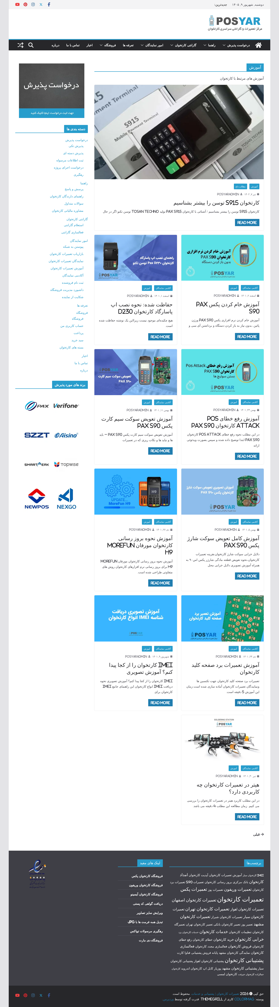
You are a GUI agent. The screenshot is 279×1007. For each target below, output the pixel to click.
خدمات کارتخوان (213, 931)
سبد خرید (77, 340)
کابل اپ (208, 968)
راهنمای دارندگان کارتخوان (66, 196)
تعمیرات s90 (195, 882)
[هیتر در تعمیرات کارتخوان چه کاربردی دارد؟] (222, 738)
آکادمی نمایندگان (250, 288)
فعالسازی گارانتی (72, 232)
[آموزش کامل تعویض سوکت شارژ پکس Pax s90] (222, 492)
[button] (225, 45)
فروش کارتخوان (240, 946)
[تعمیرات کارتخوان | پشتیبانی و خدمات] (258, 45)
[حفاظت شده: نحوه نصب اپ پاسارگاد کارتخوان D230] (135, 258)
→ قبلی (258, 834)
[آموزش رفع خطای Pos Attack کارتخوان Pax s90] (222, 372)
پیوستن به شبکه (73, 246)
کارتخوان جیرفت (246, 974)
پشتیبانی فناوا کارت (189, 952)
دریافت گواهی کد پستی (148, 903)
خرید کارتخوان (223, 939)
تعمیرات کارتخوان (240, 899)
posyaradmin (228, 194)
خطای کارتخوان (203, 939)
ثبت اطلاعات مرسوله (69, 160)
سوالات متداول (73, 203)
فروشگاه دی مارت (151, 940)
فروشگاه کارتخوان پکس (147, 875)
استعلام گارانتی (73, 225)
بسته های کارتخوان (71, 347)
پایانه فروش (210, 952)
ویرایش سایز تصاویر (150, 912)
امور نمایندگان (154, 45)
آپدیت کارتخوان (198, 875)
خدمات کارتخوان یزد (189, 932)
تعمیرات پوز (215, 889)
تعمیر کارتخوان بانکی (227, 924)
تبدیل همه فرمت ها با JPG (145, 921)
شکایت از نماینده (72, 297)
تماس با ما (73, 45)
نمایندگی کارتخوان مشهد (234, 952)
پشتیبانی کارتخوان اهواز (209, 961)
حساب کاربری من (71, 325)
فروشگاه (110, 45)
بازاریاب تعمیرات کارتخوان (66, 253)
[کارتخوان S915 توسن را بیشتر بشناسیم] (179, 132)
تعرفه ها (128, 45)
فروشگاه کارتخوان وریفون (146, 885)
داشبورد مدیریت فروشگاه (66, 289)
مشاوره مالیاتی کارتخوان (67, 210)
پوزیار (217, 968)
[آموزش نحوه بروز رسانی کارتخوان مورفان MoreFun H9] (135, 492)
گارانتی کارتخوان (185, 45)
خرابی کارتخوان (249, 939)
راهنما (212, 45)
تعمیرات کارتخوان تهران (207, 908)
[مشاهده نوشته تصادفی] (20, 45)
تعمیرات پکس (193, 889)
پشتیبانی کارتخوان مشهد (239, 968)
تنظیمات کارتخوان (240, 932)
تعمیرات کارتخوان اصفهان (194, 900)
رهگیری (78, 174)
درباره (55, 45)
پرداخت (78, 333)
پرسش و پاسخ (74, 189)
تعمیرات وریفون (238, 889)
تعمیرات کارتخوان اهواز (247, 909)
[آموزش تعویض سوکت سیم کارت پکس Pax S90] (135, 372)
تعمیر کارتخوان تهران (199, 924)
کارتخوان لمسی (227, 974)
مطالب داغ (240, 186)
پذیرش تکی (76, 145)
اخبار (90, 45)
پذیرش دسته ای (73, 153)
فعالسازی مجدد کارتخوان (211, 946)
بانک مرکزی (240, 882)
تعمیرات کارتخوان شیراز (226, 916)
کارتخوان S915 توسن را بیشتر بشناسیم (216, 202)
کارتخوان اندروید (191, 968)
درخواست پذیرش (238, 45)
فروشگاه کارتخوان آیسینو (147, 894)
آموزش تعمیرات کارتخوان (67, 268)
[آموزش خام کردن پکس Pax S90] (222, 258)
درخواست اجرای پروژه (68, 167)
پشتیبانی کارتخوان (244, 960)
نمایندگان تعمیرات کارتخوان (66, 261)
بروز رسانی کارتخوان (218, 882)
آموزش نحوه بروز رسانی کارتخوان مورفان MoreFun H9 (140, 545)
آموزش (254, 186)
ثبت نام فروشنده (72, 282)
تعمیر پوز (247, 924)
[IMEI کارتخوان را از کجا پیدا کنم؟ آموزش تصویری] (135, 618)
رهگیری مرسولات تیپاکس (146, 931)
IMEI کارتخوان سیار (253, 875)
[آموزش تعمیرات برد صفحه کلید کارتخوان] (222, 618)
